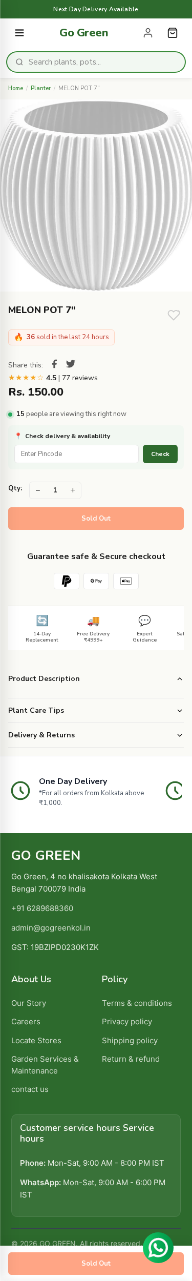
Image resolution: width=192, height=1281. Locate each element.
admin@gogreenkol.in (51, 928)
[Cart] (172, 33)
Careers (25, 1021)
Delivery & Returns (41, 735)
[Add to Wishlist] (173, 315)
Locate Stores (36, 1040)
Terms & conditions (137, 1003)
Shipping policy (130, 1040)
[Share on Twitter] (71, 365)
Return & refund (131, 1059)
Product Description (44, 679)
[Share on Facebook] (54, 365)
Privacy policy (127, 1021)
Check (160, 454)
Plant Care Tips (36, 710)
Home (15, 88)
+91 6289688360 (42, 908)
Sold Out (96, 518)
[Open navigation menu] (19, 33)
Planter (41, 88)
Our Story (28, 1003)
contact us (30, 1089)
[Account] (148, 33)
